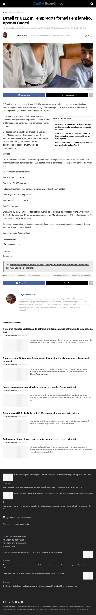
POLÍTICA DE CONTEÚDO (13, 540)
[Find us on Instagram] (8, 528)
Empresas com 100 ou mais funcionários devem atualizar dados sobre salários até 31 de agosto (72, 136)
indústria (46, 275)
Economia (20, 12)
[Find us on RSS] (16, 528)
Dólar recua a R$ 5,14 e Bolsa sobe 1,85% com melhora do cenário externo (41, 413)
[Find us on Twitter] (13, 602)
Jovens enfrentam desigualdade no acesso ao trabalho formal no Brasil (39, 387)
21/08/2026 (23, 442)
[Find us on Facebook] (3, 528)
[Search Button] (91, 3)
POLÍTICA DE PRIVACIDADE (14, 543)
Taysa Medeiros (19, 36)
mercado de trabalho (61, 275)
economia (21, 275)
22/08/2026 (23, 335)
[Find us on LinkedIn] (9, 602)
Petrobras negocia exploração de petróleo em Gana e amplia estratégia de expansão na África (73, 127)
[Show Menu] (4, 3)
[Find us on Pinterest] (16, 602)
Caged (11, 275)
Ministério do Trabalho (81, 275)
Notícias (12, 12)
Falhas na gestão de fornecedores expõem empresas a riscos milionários (40, 439)
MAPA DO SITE (9, 546)
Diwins (31, 609)
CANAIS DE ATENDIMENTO (14, 537)
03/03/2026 (35, 36)
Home (5, 12)
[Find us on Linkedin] (12, 528)
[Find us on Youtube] (22, 602)
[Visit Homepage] (48, 4)
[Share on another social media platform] (91, 95)
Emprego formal (34, 275)
